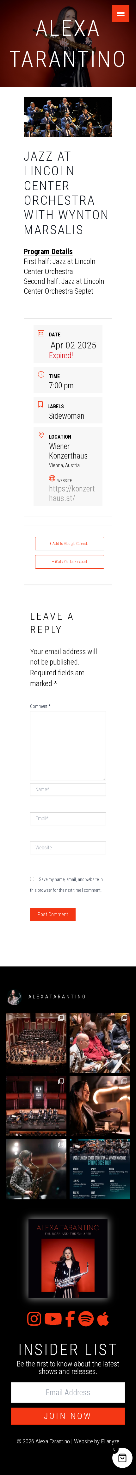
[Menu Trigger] (120, 13)
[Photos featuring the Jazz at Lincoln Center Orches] (36, 1043)
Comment (40, 706)
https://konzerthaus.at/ (72, 493)
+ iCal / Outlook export (69, 561)
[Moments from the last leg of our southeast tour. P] (100, 1106)
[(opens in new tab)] (68, 1257)
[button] (68, 1416)
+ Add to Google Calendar (70, 543)
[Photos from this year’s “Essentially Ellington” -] (36, 1106)
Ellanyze (110, 1441)
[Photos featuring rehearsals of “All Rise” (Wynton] (100, 1043)
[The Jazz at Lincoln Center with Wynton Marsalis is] (100, 1169)
